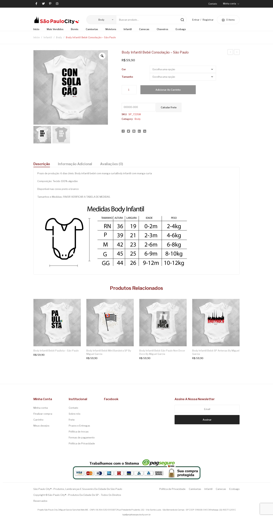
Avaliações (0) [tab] (111, 164)
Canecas (221, 488)
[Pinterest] (133, 131)
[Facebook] (123, 131)
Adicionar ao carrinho (168, 89)
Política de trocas (79, 431)
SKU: (124, 114)
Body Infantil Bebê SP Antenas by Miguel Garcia (215, 352)
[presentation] (30, 326)
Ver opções (75, 305)
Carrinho (38, 419)
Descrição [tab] (41, 164)
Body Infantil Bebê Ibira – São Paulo (237, 52)
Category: (127, 118)
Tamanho (127, 76)
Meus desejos (41, 425)
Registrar (208, 19)
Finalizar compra (42, 413)
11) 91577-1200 (227, 510)
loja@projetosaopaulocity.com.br (136, 514)
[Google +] (139, 131)
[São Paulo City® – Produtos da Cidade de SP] (56, 20)
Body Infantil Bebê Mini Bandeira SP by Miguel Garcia (108, 352)
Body (59, 37)
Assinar (207, 419)
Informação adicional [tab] (75, 164)
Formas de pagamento (82, 437)
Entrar (195, 19)
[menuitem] (38, 29)
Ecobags (234, 488)
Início (36, 37)
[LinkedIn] (144, 131)
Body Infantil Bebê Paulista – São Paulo (56, 350)
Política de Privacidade (82, 443)
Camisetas (195, 488)
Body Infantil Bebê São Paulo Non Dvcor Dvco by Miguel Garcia (162, 352)
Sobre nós (74, 413)
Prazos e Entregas (79, 425)
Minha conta (40, 407)
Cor (124, 69)
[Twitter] (128, 131)
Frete (72, 419)
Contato (212, 3)
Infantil (48, 37)
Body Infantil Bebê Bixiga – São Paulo (230, 52)
